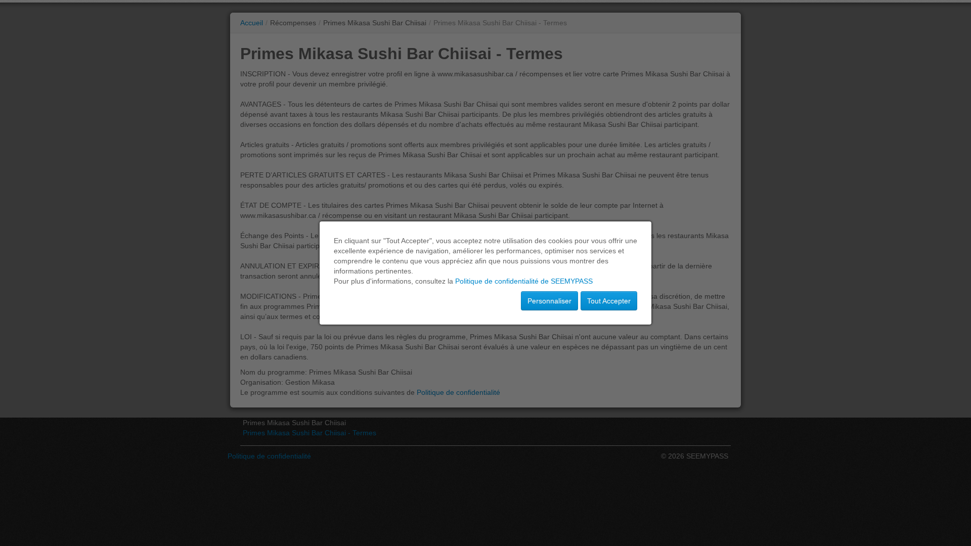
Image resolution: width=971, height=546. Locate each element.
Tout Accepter (609, 301)
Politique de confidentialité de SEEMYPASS (524, 281)
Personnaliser (549, 301)
